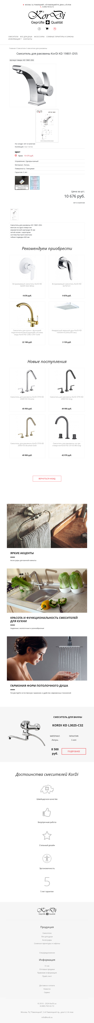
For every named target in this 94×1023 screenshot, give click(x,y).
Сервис (47, 992)
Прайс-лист (47, 976)
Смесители (13, 36)
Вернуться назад (47, 478)
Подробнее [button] (74, 751)
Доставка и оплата (47, 985)
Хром (20, 155)
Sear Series (28, 147)
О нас (47, 966)
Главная (12, 48)
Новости (47, 989)
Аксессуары (39, 36)
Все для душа (26, 36)
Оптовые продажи (47, 969)
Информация (14, 39)
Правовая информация (47, 973)
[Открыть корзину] (47, 29)
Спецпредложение (47, 953)
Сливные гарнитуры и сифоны (60, 36)
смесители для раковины (37, 48)
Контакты (27, 39)
